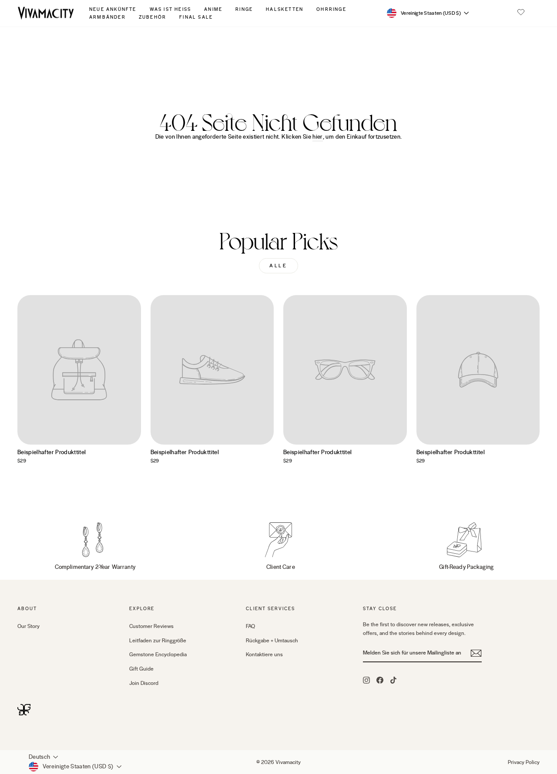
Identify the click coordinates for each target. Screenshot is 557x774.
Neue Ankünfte (113, 9)
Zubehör (152, 17)
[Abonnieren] (476, 653)
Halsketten (284, 9)
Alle (278, 266)
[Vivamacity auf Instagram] (366, 679)
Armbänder (107, 17)
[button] (521, 13)
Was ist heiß (170, 9)
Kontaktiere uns (264, 654)
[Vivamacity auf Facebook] (379, 679)
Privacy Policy (524, 762)
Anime (213, 9)
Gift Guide (141, 669)
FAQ (250, 626)
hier (317, 136)
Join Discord (143, 683)
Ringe (244, 9)
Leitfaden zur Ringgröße (157, 641)
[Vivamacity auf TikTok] (393, 679)
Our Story (28, 626)
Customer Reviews (151, 626)
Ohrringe (331, 9)
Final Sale (196, 17)
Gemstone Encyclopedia (158, 654)
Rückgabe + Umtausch (272, 641)
